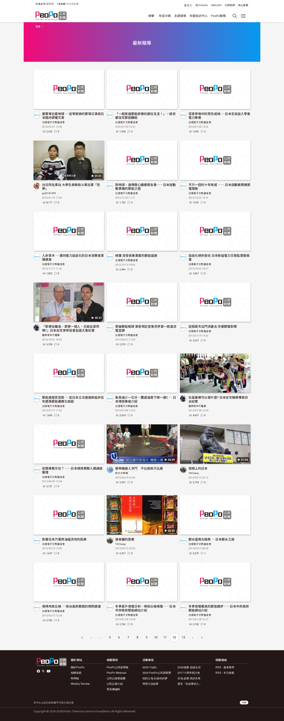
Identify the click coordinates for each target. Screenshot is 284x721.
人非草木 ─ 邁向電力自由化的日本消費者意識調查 (73, 257)
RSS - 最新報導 (224, 667)
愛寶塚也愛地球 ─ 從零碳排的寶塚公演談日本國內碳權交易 (73, 115)
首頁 (38, 26)
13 (183, 637)
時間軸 (75, 678)
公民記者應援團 (116, 678)
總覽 (151, 16)
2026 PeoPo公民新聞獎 (156, 673)
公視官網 (230, 5)
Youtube (49, 671)
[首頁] (51, 16)
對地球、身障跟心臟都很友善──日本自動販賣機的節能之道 (145, 186)
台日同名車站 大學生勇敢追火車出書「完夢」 (71, 186)
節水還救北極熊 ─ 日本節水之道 (212, 539)
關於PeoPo (78, 667)
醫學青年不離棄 (51, 335)
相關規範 (76, 673)
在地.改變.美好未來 (189, 678)
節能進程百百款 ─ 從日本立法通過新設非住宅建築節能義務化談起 (73, 399)
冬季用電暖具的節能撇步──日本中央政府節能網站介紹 (219, 608)
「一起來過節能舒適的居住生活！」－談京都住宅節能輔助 (145, 115)
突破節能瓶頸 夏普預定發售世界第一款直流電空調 (145, 328)
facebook (39, 671)
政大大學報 (121, 473)
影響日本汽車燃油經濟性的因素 (64, 539)
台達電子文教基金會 (53, 122)
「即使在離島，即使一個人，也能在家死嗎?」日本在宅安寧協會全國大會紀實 (70, 328)
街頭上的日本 (198, 468)
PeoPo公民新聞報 (118, 667)
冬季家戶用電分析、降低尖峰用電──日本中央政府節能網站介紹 (145, 608)
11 (165, 637)
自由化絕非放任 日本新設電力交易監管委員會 (219, 257)
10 (156, 637)
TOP (244, 702)
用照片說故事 (150, 684)
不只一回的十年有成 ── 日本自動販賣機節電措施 (219, 186)
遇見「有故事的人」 (190, 684)
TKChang (194, 473)
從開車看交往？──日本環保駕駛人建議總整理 (72, 470)
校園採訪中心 (198, 16)
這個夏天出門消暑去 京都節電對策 (213, 326)
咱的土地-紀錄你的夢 (155, 678)
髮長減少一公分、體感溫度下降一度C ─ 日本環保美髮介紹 (145, 399)
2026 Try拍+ (149, 667)
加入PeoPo (201, 5)
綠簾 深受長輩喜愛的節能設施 (136, 255)
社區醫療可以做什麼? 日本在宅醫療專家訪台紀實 (218, 399)
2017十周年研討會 (189, 673)
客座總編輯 (113, 689)
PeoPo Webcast (116, 673)
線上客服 (243, 5)
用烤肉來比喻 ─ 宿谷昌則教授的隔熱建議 (71, 606)
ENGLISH (216, 5)
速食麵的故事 (124, 539)
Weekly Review (80, 684)
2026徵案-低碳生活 (189, 667)
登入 (189, 5)
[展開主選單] (243, 16)
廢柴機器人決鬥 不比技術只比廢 (139, 468)
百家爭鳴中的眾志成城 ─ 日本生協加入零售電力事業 (219, 115)
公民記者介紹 (115, 684)
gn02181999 (49, 193)
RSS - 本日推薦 (224, 673)
